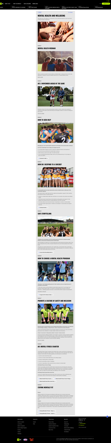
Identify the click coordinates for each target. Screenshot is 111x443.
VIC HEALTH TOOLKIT (42, 291)
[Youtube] (80, 420)
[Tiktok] (82, 420)
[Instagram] (79, 420)
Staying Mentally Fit (99, 7)
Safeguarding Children (50, 332)
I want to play (7, 3)
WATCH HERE (40, 77)
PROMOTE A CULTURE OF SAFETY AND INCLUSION (69, 7)
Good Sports (43, 332)
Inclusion (56, 332)
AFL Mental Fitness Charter (84, 7)
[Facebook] (84, 420)
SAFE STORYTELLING (33, 7)
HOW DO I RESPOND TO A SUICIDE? (18, 7)
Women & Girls (35, 3)
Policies (39, 332)
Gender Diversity (62, 332)
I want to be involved (17, 3)
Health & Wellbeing (27, 3)
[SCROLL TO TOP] (107, 417)
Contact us (82, 425)
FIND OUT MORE (41, 113)
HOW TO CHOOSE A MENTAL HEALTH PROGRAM (52, 7)
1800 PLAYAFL (83, 423)
